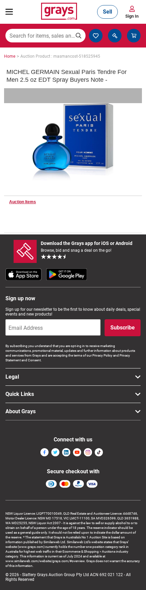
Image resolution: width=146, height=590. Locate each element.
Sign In (132, 16)
